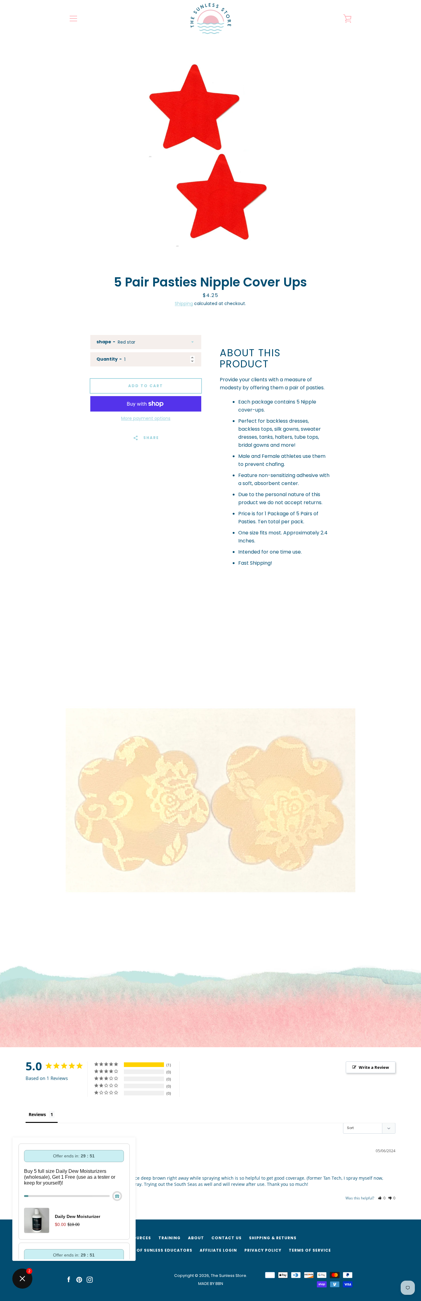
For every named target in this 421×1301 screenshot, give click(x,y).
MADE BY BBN (210, 1283)
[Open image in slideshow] (210, 154)
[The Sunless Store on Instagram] (90, 1279)
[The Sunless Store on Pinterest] (79, 1279)
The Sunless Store (228, 1275)
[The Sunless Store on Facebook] (69, 1279)
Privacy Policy (262, 1250)
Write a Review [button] (374, 1067)
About (196, 1237)
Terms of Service (310, 1250)
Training (169, 1237)
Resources (138, 1237)
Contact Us (226, 1237)
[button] (381, 1198)
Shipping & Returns (272, 1237)
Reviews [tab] (37, 1114)
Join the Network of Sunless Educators (141, 1250)
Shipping (184, 303)
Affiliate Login (218, 1250)
